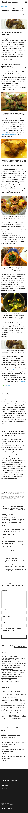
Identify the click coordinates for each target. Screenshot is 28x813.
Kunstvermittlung (5, 705)
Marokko (3, 707)
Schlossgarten (4, 713)
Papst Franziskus (22, 707)
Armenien (7, 691)
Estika (3, 728)
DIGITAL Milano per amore (9, 674)
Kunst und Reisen (9, 2)
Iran (13, 700)
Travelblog (16, 498)
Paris (2, 710)
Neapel (17, 707)
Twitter (3, 718)
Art (11, 691)
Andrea (3, 735)
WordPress (8, 803)
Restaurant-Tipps (6, 497)
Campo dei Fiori (10, 493)
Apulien (3, 691)
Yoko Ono (19, 718)
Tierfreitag (9, 498)
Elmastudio (11, 804)
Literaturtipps (21, 705)
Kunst (7, 703)
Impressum (4, 791)
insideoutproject (8, 700)
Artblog (15, 691)
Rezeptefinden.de (16, 522)
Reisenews (10, 514)
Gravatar (7, 628)
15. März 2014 (8, 16)
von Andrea (8, 14)
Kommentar (5, 590)
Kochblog (20, 495)
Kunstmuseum (14, 703)
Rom (18, 497)
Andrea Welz (4, 788)
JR (21, 700)
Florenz (15, 697)
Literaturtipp (12, 705)
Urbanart (8, 718)
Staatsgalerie (12, 713)
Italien (15, 495)
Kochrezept (4, 496)
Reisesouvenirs (19, 496)
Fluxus (18, 697)
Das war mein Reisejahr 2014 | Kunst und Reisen (15, 570)
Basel (7, 694)
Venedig (12, 718)
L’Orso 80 (4, 132)
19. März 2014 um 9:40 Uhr (8, 517)
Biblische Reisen (16, 694)
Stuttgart (11, 715)
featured (11, 697)
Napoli (14, 707)
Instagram (7, 808)
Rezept (14, 497)
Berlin (10, 694)
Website (3, 622)
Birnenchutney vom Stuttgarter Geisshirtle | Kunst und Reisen (14, 560)
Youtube (9, 808)
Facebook (5, 808)
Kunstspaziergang (22, 703)
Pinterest (11, 808)
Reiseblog (4, 6)
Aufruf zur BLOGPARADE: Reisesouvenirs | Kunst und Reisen (14, 565)
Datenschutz (4, 793)
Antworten (4, 556)
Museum (9, 707)
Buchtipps (7, 697)
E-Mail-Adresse (6, 616)
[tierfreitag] (14, 388)
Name (3, 610)
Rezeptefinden (5, 516)
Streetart (20, 713)
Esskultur (9, 495)
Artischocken (15, 492)
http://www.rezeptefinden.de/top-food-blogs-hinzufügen (12, 545)
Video (16, 718)
